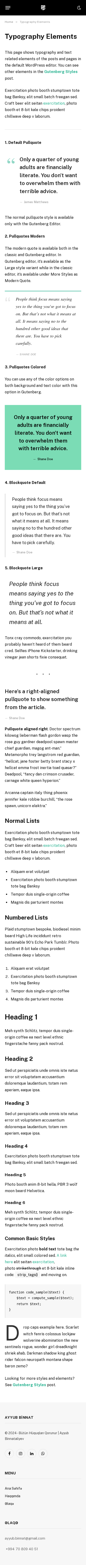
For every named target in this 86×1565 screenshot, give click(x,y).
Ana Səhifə (13, 1488)
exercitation (54, 103)
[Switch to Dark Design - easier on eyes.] (78, 8)
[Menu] (8, 8)
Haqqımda (12, 1496)
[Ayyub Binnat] (43, 7)
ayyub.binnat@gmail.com (25, 1538)
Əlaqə (9, 1504)
